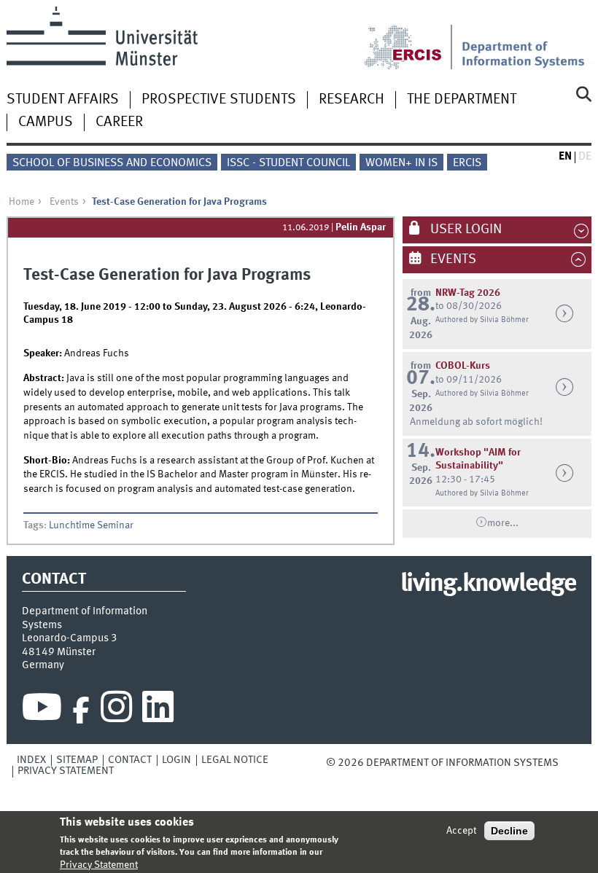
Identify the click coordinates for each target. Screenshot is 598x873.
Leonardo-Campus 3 (69, 638)
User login (464, 229)
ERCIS (467, 163)
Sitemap (77, 760)
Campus (45, 122)
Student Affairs (63, 100)
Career (119, 122)
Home (21, 202)
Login (176, 760)
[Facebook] (81, 710)
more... (503, 523)
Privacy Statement (66, 771)
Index (31, 760)
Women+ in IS (401, 163)
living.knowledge (488, 584)
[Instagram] (116, 710)
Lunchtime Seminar (91, 525)
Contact (130, 760)
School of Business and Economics (111, 163)
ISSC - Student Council (288, 163)
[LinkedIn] (158, 710)
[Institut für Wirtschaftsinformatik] (527, 38)
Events (64, 202)
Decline (509, 831)
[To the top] (569, 763)
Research (351, 100)
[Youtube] (42, 710)
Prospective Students (218, 100)
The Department (461, 100)
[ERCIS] (413, 38)
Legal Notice (234, 760)
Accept (461, 831)
